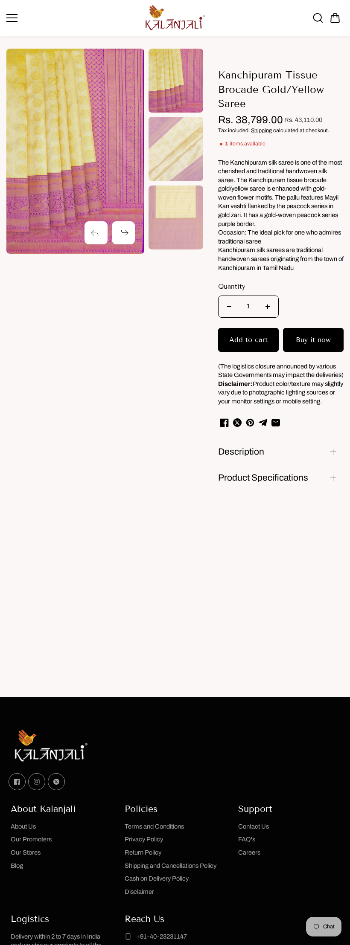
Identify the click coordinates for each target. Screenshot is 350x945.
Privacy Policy (144, 839)
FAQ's (246, 839)
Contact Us (253, 826)
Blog (17, 865)
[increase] (267, 306)
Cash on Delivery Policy (157, 878)
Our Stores (26, 852)
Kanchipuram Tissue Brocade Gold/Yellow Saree (271, 89)
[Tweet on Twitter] (237, 422)
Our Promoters (31, 839)
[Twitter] (56, 781)
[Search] (318, 17)
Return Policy (143, 852)
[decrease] (229, 306)
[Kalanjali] (175, 18)
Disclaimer (139, 891)
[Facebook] (17, 781)
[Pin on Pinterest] (250, 422)
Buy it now (313, 340)
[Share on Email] (275, 422)
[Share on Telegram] (263, 422)
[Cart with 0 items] (335, 17)
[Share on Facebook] (224, 422)
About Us (23, 826)
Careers (249, 852)
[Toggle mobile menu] (72, 18)
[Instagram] (36, 781)
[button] (335, 17)
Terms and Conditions (154, 826)
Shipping (261, 130)
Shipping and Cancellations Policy (170, 865)
